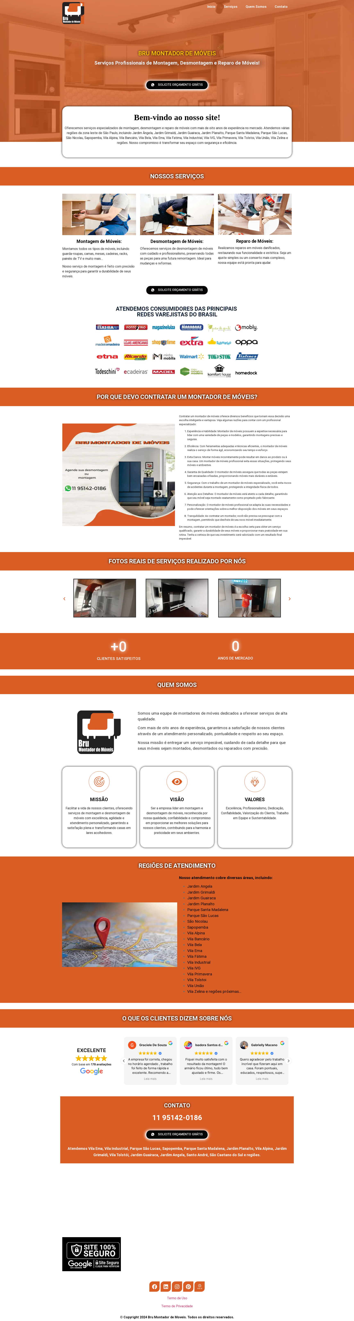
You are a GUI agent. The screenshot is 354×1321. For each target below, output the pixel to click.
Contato (281, 7)
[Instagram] (177, 1286)
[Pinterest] (188, 1286)
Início (211, 7)
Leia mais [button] (150, 1078)
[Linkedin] (166, 1286)
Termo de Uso (177, 1298)
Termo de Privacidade (177, 1306)
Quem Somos (256, 7)
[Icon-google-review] (199, 1286)
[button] (64, 599)
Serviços (230, 7)
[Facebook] (154, 1286)
